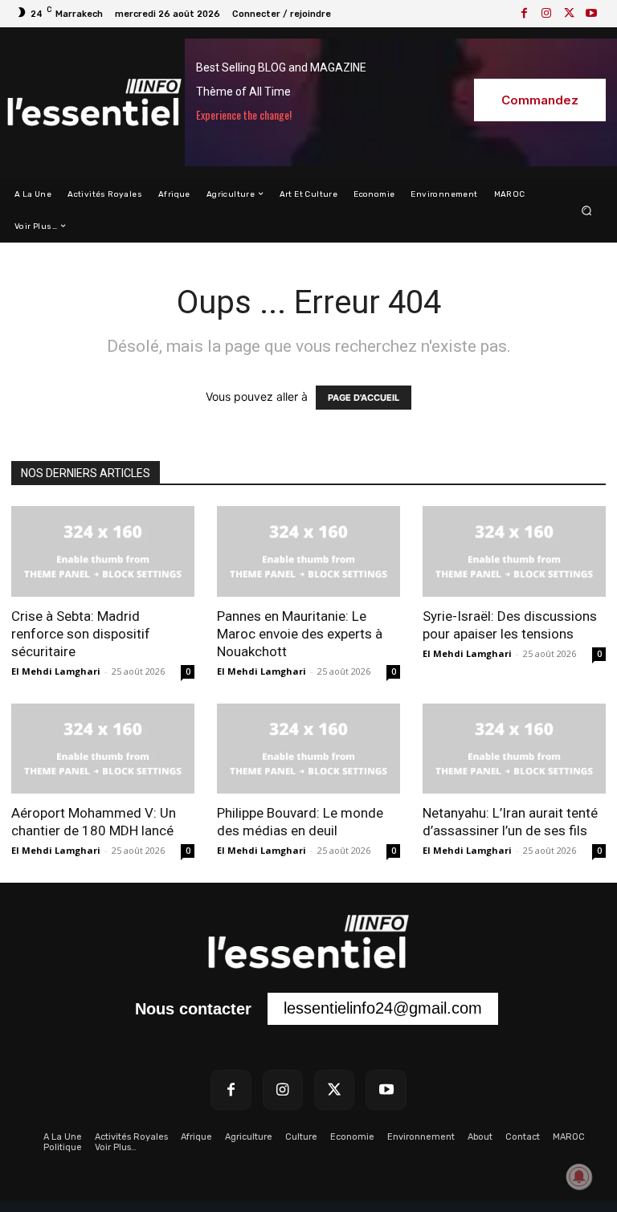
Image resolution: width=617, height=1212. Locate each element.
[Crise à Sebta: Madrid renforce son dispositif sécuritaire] (102, 551)
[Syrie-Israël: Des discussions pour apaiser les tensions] (514, 551)
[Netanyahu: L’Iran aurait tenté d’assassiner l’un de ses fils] (514, 749)
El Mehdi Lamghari (55, 671)
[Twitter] (569, 13)
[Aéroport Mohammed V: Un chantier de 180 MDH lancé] (102, 749)
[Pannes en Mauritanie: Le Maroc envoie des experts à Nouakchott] (308, 551)
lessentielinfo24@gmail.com (383, 1008)
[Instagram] (546, 13)
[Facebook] (524, 13)
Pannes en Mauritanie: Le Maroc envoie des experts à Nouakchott (299, 633)
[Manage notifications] (579, 1177)
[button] (587, 210)
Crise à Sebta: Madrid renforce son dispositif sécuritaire (80, 633)
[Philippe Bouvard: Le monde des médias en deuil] (308, 749)
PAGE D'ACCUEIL (363, 397)
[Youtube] (591, 13)
